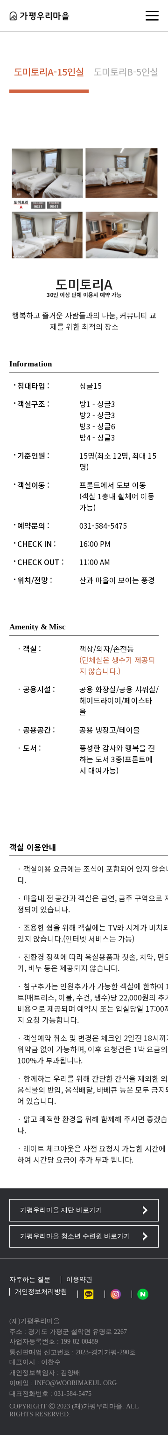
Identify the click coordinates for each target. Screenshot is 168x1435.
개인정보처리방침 (41, 1291)
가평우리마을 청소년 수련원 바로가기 (75, 1236)
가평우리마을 (39, 16)
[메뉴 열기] (152, 16)
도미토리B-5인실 (125, 71)
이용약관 (79, 1279)
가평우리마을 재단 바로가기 (61, 1210)
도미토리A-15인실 (49, 71)
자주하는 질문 (29, 1279)
